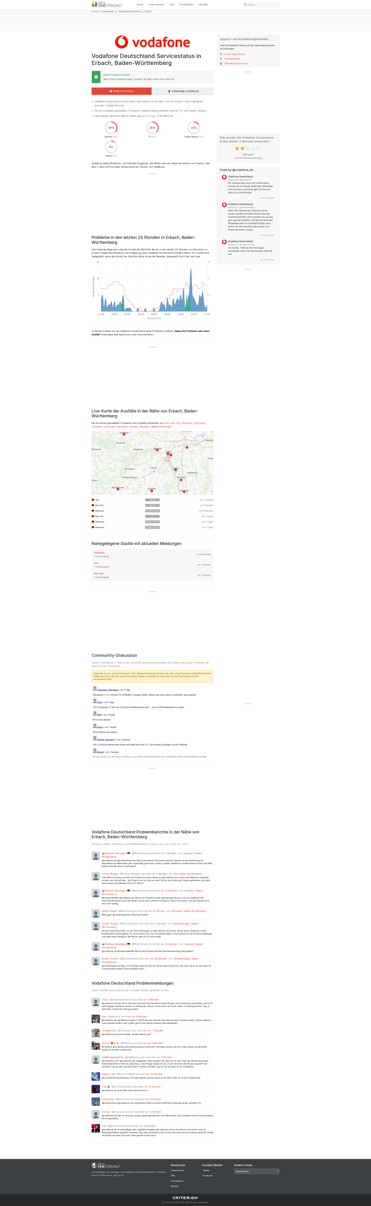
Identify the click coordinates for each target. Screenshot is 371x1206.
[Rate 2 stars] (242, 148)
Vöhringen (199, 423)
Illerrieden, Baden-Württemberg (188, 911)
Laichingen (110, 426)
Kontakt (203, 4)
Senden (134, 426)
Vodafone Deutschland (130, 11)
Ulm (166, 423)
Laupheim (97, 426)
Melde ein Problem (123, 91)
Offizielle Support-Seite (236, 63)
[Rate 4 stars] (253, 148)
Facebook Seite (232, 58)
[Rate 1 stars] (237, 148)
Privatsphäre (187, 4)
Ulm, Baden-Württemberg (188, 873)
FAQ (171, 4)
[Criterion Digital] (185, 1198)
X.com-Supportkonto (234, 54)
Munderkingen (164, 426)
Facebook (207, 1175)
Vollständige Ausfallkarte (185, 91)
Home (139, 4)
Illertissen (187, 423)
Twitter (205, 1170)
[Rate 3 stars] (248, 148)
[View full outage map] (152, 463)
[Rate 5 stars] (259, 148)
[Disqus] (152, 721)
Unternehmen (156, 4)
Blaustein (145, 426)
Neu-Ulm (175, 423)
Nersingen (122, 426)
